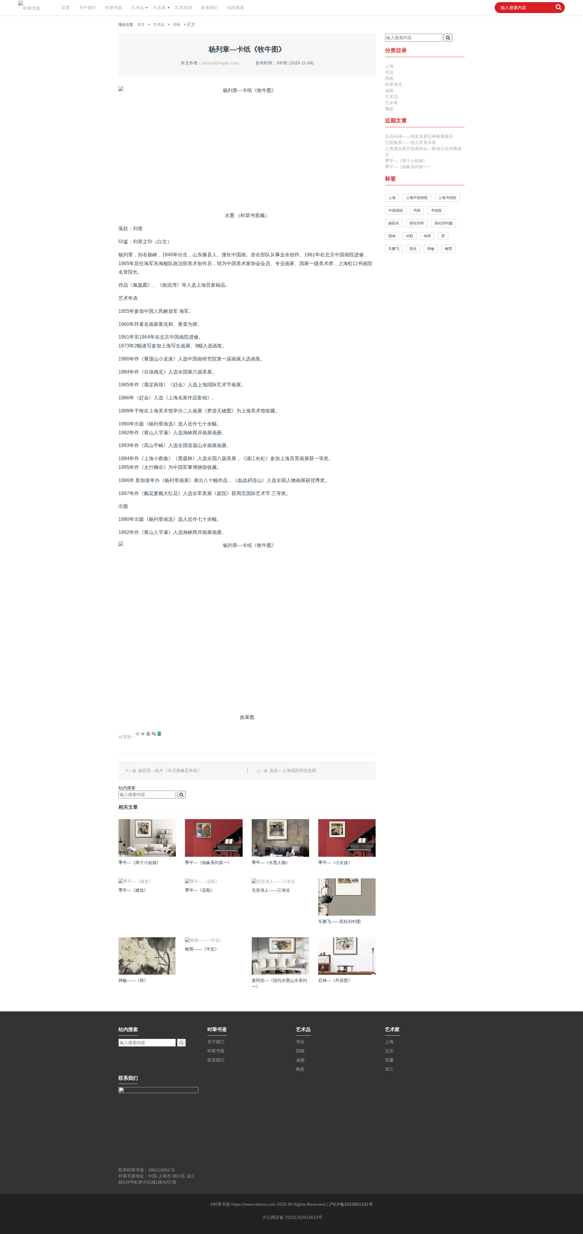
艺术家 (159, 7)
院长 (413, 249)
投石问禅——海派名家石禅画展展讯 (419, 136)
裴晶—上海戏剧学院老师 (292, 770)
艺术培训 (183, 7)
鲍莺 (448, 249)
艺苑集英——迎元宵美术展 (410, 142)
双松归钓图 (444, 223)
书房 (417, 210)
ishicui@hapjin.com (220, 62)
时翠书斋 (113, 7)
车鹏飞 (393, 249)
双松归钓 (417, 223)
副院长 (393, 223)
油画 (389, 90)
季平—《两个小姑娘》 (406, 160)
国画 (176, 24)
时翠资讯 (393, 84)
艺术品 (137, 7)
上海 (389, 66)
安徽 (389, 1060)
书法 (389, 72)
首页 (65, 7)
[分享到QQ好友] (148, 734)
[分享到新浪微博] (137, 734)
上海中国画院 (417, 198)
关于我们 (87, 7)
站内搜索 (235, 7)
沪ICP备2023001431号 (351, 1204)
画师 (427, 236)
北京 (389, 1050)
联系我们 (209, 7)
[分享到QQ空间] (143, 734)
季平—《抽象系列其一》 (408, 166)
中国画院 (395, 210)
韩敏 (431, 249)
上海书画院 (447, 198)
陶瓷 (389, 108)
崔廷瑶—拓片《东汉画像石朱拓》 (170, 770)
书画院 (436, 210)
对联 (409, 236)
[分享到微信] (154, 734)
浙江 (389, 1069)
